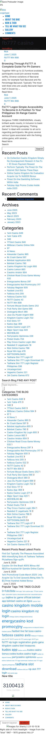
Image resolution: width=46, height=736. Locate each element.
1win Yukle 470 (14, 236)
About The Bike (12, 19)
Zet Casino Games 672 (18, 375)
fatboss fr (34, 636)
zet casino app (12, 673)
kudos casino (22, 650)
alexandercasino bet (24, 594)
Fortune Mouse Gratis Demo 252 (23, 305)
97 (8, 248)
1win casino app (27, 591)
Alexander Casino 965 (17, 254)
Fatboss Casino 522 (16, 296)
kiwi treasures (27, 645)
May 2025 (12, 213)
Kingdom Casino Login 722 (20, 318)
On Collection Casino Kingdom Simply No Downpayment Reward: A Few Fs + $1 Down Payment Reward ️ (25, 161)
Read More (7, 92)
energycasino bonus (25, 617)
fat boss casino (33, 631)
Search (5, 144)
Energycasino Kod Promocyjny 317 (24, 284)
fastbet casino (6, 631)
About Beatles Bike (13, 705)
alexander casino (11, 594)
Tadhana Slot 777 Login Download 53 (25, 360)
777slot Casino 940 (16, 242)
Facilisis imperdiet (25, 199)
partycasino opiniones (24, 657)
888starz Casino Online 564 (20, 245)
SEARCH (24, 722)
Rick (6, 51)
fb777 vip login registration (16, 642)
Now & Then (10, 22)
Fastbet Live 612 (15, 290)
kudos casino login (27, 653)
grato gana (38, 642)
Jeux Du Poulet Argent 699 (20, 315)
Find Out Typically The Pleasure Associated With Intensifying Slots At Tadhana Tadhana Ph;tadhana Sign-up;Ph (23, 556)
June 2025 (12, 210)
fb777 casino (14, 639)
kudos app (9, 649)
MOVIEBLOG (13, 333)
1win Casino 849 (15, 233)
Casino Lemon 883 (16, 269)
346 (9, 239)
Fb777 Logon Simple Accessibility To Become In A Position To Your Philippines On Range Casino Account (22, 111)
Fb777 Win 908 (11, 57)
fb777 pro (35, 639)
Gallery (9, 29)
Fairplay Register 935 (17, 287)
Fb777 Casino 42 (15, 299)
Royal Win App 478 (16, 351)
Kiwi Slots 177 (13, 321)
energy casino (14, 617)
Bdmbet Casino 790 (16, 263)
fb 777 (7, 639)
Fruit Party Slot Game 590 (19, 308)
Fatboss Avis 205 (15, 293)
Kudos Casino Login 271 (18, 327)
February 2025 (14, 219)
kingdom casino (10, 645)
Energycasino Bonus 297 (19, 281)
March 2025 (13, 216)
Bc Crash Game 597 (16, 257)
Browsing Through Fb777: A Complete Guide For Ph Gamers (21, 65)
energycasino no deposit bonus (33, 627)
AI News (11, 251)
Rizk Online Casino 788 (18, 348)
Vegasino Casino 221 (17, 372)
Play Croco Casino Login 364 (21, 342)
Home (7, 16)
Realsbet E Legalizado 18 (19, 345)
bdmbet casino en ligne (19, 600)
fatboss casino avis (16, 635)
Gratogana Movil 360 (17, 311)
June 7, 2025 (10, 54)
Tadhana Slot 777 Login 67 (20, 357)
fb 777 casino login (25, 639)
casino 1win (36, 601)
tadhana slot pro (22, 669)
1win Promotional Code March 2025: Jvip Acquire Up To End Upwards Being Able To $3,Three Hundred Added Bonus (23, 577)
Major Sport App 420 (17, 330)
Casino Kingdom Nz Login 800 (22, 266)
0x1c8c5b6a (8, 591)
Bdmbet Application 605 (19, 260)
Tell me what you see (15, 26)
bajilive (9, 597)
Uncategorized (14, 369)
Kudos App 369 (14, 324)
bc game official (22, 597)
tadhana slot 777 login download (16, 660)
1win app (19, 591)
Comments (10, 33)
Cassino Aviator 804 (17, 272)
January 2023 (13, 222)
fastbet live (18, 631)
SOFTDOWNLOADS (16, 354)
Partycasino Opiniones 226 (20, 336)
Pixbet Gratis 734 (15, 339)
